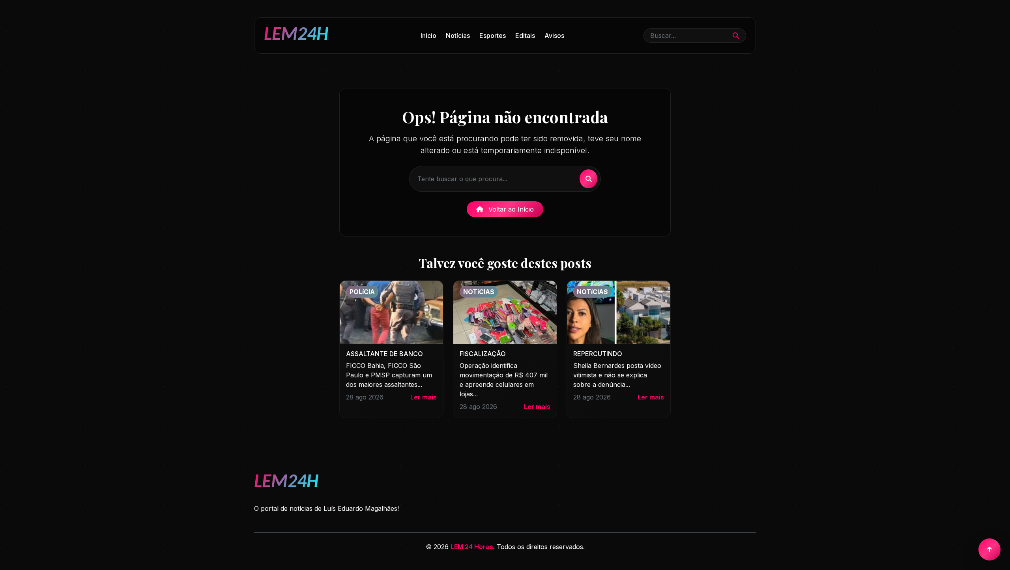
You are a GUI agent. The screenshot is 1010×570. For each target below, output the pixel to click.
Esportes (492, 35)
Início (428, 35)
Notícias (458, 35)
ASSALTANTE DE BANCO (384, 354)
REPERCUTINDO (597, 354)
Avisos (554, 35)
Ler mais (423, 397)
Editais (525, 35)
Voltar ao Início (510, 209)
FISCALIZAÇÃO (483, 354)
